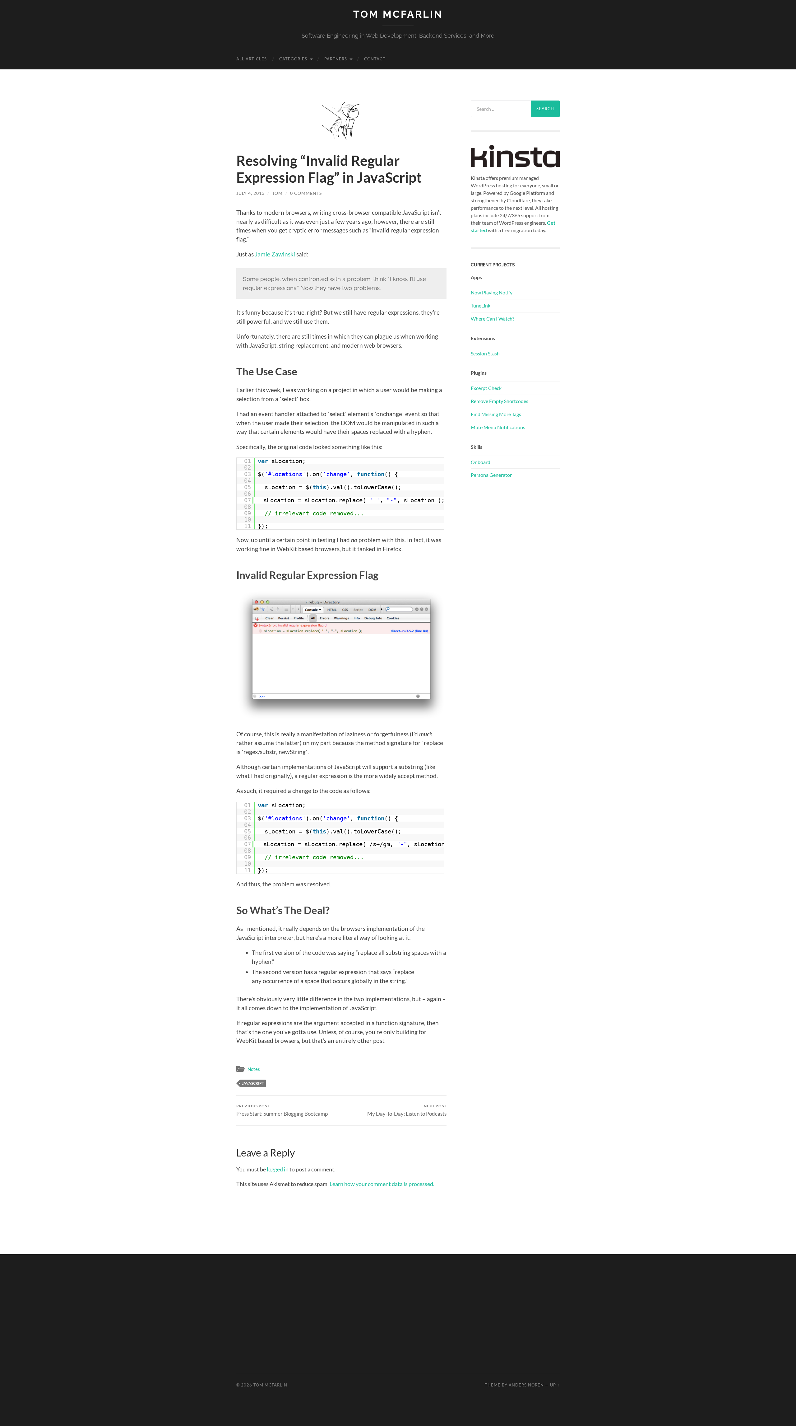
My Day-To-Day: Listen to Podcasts (407, 1110)
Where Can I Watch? (492, 318)
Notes (254, 1069)
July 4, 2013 (250, 193)
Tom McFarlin (398, 14)
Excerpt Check (486, 388)
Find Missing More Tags (496, 414)
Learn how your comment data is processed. (382, 1183)
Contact (375, 58)
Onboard (480, 462)
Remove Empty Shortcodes (499, 401)
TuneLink (480, 305)
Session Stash (485, 353)
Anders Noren (526, 1384)
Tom (277, 193)
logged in (278, 1169)
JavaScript (253, 1083)
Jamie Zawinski (275, 254)
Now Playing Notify (491, 292)
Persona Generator (491, 475)
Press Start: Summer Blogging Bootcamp (282, 1110)
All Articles (251, 58)
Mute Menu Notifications (498, 427)
